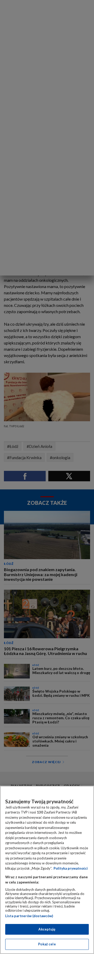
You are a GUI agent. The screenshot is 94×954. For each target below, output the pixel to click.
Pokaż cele (47, 944)
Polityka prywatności (71, 868)
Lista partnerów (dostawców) (29, 916)
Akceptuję (46, 929)
